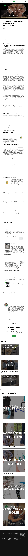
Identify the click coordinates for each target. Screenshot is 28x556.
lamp (17, 251)
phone (8, 230)
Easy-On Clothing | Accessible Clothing (9, 446)
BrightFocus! (5, 66)
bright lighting (21, 246)
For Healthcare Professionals (16, 539)
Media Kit (9, 542)
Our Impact (3, 538)
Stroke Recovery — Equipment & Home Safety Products (12, 500)
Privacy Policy (16, 533)
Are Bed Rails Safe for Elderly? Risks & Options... (9, 371)
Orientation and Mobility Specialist (8, 154)
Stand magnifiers (8, 260)
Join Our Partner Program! (16, 541)
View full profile (10, 319)
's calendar (10, 230)
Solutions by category (9, 539)
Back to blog (14, 323)
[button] (2, 1)
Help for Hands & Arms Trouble (8, 473)
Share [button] (5, 28)
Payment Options (10, 533)
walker (18, 148)
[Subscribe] (13, 549)
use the (6, 230)
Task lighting (13, 243)
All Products (3, 533)
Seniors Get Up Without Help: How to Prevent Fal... (10, 356)
